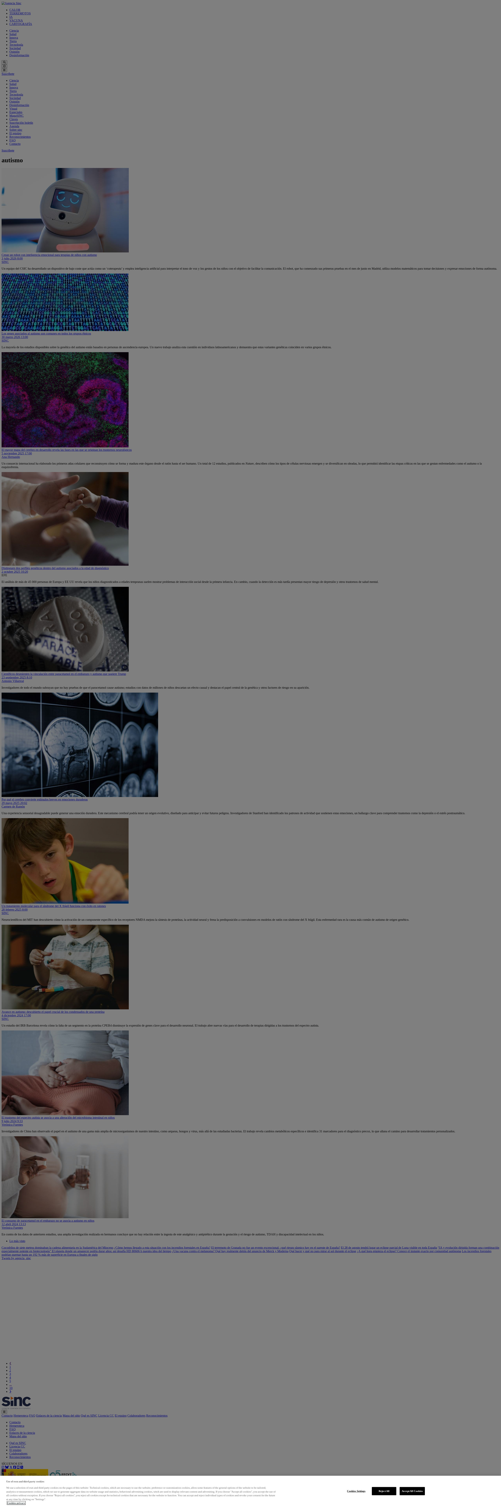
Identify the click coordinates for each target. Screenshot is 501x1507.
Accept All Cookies (412, 1491)
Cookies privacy (16, 1503)
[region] (250, 1491)
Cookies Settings (356, 1491)
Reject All (384, 1491)
